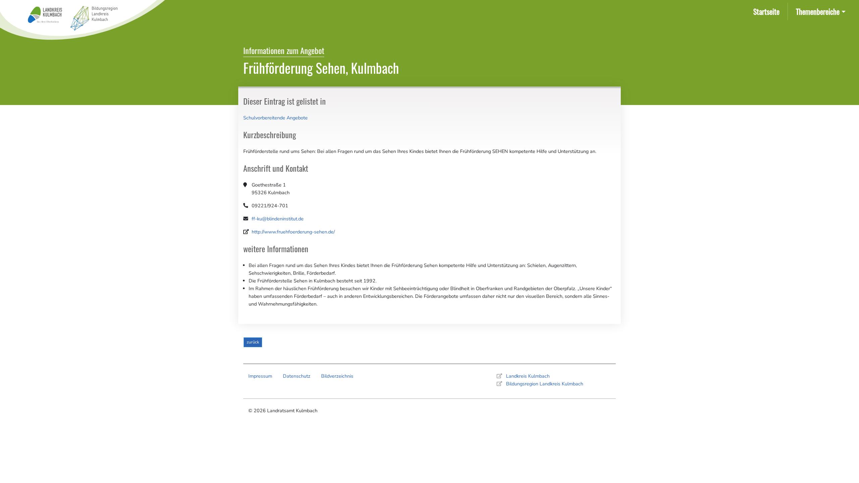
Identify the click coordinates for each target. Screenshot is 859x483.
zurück (253, 342)
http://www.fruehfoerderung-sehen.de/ (293, 231)
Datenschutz (296, 376)
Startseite (767, 11)
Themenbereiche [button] (818, 11)
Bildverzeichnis (337, 376)
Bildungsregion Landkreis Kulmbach (544, 383)
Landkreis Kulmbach (528, 376)
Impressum (260, 376)
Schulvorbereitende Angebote (275, 117)
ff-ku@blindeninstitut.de (278, 218)
